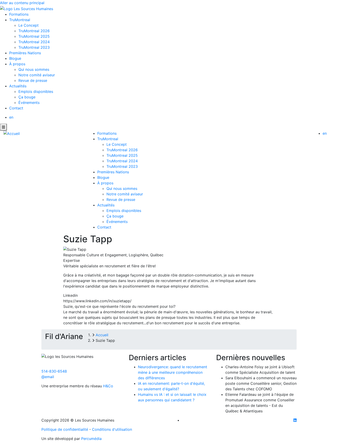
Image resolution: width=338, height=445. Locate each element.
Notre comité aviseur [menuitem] (36, 75)
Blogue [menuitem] (15, 58)
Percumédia (91, 438)
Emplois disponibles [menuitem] (35, 91)
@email (47, 376)
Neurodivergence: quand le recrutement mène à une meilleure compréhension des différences (172, 372)
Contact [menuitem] (16, 108)
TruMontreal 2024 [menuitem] (34, 42)
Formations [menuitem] (19, 14)
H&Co (108, 386)
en (11, 117)
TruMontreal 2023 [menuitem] (34, 47)
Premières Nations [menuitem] (25, 53)
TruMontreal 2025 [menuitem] (34, 36)
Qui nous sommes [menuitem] (33, 69)
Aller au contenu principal (22, 2)
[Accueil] (11, 133)
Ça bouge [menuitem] (26, 97)
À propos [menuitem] (17, 64)
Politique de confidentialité (64, 429)
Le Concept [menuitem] (28, 25)
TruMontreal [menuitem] (19, 19)
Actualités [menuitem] (17, 86)
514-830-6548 (54, 371)
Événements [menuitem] (29, 102)
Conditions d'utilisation (112, 429)
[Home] (26, 8)
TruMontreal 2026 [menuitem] (34, 31)
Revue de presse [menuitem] (32, 80)
